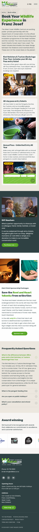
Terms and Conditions (8, 522)
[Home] (12, 461)
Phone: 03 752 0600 (8, 469)
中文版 (18, 522)
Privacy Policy (19, 519)
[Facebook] (3, 478)
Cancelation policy (8, 519)
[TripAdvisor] (13, 478)
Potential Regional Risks (20, 517)
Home (4, 12)
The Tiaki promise (7, 517)
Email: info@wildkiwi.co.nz (10, 472)
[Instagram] (8, 478)
